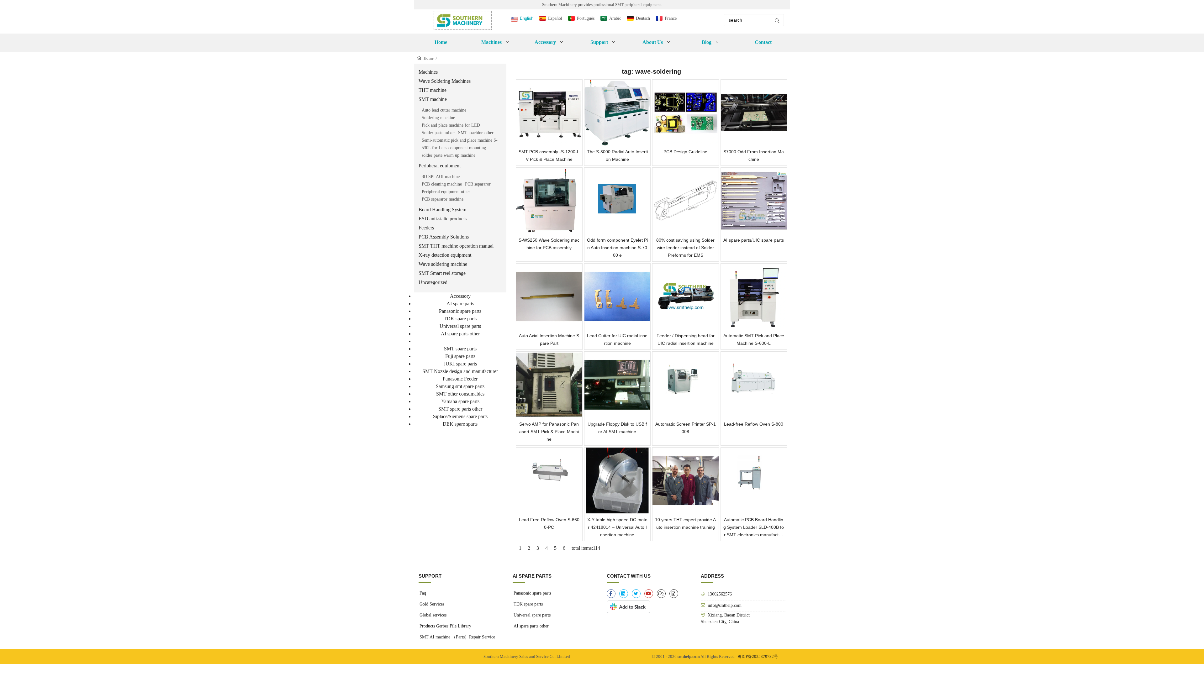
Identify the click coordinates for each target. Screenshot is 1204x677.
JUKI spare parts (460, 363)
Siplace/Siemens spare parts (460, 416)
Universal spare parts (460, 326)
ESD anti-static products (443, 218)
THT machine (432, 90)
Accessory (460, 296)
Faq (423, 593)
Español (555, 18)
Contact (763, 42)
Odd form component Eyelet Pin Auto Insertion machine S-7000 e (617, 248)
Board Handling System (442, 209)
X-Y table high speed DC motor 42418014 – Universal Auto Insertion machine (617, 527)
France (671, 18)
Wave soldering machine (443, 264)
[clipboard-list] (661, 593)
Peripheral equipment (440, 165)
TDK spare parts (460, 318)
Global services (433, 615)
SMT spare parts (460, 348)
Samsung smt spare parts (460, 386)
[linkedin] (623, 593)
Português (585, 18)
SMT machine (433, 99)
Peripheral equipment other (446, 191)
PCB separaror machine (442, 199)
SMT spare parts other (460, 409)
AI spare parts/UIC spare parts (753, 240)
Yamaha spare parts (460, 401)
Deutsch (643, 18)
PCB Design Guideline (685, 151)
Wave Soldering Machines (445, 81)
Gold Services (432, 604)
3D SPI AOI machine (441, 176)
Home (441, 42)
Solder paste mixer (438, 132)
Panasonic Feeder (460, 378)
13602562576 (720, 594)
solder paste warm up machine (448, 155)
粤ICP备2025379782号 (757, 656)
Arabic (615, 18)
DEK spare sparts (460, 424)
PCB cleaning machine (442, 184)
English (526, 18)
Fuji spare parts (460, 356)
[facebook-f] (611, 593)
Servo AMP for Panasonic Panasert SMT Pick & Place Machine (549, 432)
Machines (428, 72)
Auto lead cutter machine (444, 110)
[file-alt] (673, 593)
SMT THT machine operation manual (456, 246)
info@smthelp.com (725, 605)
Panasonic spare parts (460, 311)
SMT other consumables (460, 393)
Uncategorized (433, 282)
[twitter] (636, 593)
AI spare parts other (460, 333)
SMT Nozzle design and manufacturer (460, 371)
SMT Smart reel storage (442, 273)
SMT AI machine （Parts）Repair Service (457, 637)
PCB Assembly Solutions (444, 236)
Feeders (426, 227)
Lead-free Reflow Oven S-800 (753, 424)
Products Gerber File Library (445, 626)
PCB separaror (478, 184)
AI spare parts (460, 303)
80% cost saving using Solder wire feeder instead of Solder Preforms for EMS (685, 248)
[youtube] (648, 593)
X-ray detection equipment (445, 255)
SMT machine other (476, 132)
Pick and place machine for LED (451, 125)
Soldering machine (438, 117)
